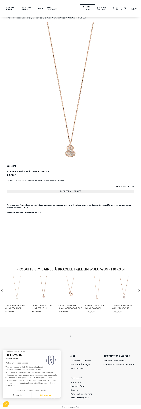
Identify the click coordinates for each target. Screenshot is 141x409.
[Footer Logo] (70, 336)
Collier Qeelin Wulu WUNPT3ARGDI (15, 307)
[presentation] (2, 290)
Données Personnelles (115, 361)
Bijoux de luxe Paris (21, 18)
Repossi (74, 390)
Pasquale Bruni (77, 386)
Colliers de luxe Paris (42, 18)
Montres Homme (10, 8)
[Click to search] (113, 8)
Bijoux (41, 8)
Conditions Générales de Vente (119, 364)
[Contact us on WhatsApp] (117, 8)
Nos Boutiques (52, 8)
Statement (75, 382)
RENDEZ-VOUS (87, 8)
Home (8, 18)
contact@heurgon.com (111, 205)
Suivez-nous (104, 8)
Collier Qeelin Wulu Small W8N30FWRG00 (70, 307)
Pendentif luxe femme (81, 394)
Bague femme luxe (79, 398)
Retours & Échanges (80, 364)
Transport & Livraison (80, 361)
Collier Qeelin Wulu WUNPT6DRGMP (122, 307)
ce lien (24, 208)
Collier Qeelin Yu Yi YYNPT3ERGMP (42, 307)
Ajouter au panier (70, 191)
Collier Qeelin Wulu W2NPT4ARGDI (95, 307)
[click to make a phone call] (121, 8)
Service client (77, 368)
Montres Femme (26, 8)
